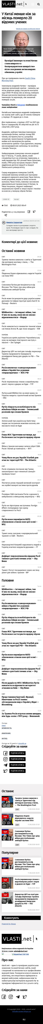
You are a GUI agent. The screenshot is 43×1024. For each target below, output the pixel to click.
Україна (5, 335)
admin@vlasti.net (20, 951)
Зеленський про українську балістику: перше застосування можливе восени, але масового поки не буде (21, 423)
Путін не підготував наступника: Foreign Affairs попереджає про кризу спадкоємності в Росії (19, 507)
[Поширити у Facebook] (29, 212)
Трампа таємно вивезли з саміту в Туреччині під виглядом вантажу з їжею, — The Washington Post (21, 262)
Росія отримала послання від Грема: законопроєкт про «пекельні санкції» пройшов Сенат (18, 471)
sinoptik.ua (22, 744)
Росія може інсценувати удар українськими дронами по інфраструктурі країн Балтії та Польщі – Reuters (21, 300)
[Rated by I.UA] (7, 954)
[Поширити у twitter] (34, 211)
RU (24, 1019)
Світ (3, 257)
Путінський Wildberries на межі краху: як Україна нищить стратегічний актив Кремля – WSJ (21, 395)
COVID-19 (6, 199)
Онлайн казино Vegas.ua (21, 1011)
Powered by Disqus (9, 924)
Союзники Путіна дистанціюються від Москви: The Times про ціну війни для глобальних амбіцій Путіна (18, 287)
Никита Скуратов (14, 222)
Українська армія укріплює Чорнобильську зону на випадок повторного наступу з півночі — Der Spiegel (21, 340)
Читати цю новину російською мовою (28, 29)
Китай (16, 199)
